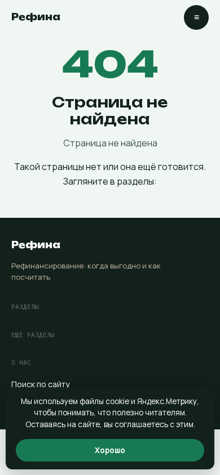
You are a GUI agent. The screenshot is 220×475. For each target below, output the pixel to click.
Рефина (35, 17)
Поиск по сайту (40, 384)
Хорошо (110, 450)
